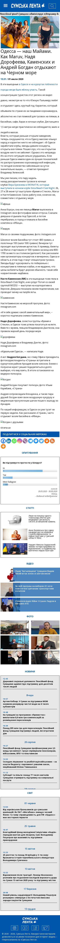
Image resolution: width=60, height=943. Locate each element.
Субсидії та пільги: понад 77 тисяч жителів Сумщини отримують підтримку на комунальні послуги (28, 778)
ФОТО (30, 616)
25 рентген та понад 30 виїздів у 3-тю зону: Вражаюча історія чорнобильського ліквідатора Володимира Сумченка (28, 858)
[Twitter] (41, 440)
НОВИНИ (30, 671)
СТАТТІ (30, 508)
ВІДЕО (30, 563)
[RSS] (52, 440)
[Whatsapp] (14, 440)
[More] (3, 446)
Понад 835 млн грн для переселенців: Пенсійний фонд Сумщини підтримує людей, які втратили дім (28, 731)
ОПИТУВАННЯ (30, 453)
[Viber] (25, 440)
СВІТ (30, 793)
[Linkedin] (8, 440)
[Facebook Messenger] (35, 440)
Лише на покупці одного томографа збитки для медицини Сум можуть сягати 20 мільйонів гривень (42, 518)
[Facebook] (3, 440)
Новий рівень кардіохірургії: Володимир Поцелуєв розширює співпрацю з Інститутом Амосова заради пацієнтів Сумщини (29, 898)
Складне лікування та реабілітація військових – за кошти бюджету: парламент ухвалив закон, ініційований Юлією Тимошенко (30, 764)
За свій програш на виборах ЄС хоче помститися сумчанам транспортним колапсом (34, 588)
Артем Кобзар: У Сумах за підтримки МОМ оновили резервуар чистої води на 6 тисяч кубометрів (26, 704)
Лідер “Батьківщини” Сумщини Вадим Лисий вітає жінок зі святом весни (34, 572)
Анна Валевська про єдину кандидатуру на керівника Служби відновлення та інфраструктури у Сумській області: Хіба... (41, 534)
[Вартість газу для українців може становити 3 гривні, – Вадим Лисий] (45, 642)
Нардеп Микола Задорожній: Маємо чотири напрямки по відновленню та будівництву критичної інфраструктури (42, 547)
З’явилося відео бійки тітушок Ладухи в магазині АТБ (35, 602)
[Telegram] (30, 440)
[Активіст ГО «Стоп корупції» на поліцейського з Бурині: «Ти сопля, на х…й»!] (15, 657)
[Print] (46, 440)
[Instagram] (19, 440)
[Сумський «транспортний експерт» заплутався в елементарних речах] (45, 627)
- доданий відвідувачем (46, 496)
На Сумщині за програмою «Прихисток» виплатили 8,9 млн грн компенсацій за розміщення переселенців (24, 717)
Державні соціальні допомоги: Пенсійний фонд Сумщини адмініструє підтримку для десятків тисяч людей (28, 684)
